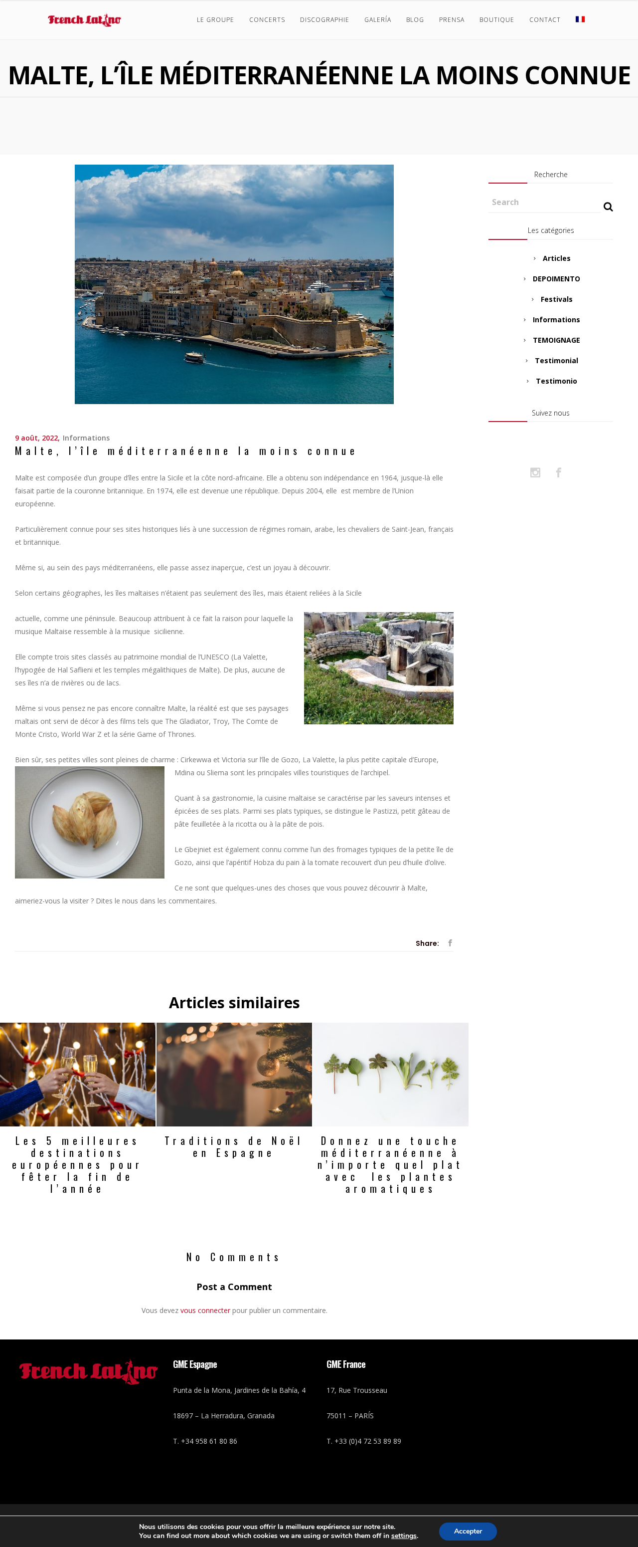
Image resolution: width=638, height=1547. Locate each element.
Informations (86, 437)
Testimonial (556, 360)
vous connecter (205, 1310)
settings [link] (404, 1536)
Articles (557, 258)
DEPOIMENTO (556, 278)
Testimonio (556, 381)
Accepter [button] (468, 1531)
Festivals (557, 299)
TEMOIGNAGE (556, 340)
